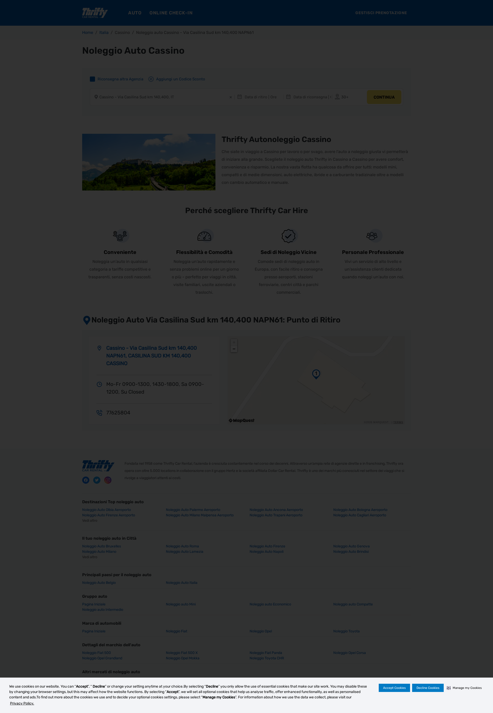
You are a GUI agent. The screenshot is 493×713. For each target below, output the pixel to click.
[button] (464, 688)
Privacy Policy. (22, 703)
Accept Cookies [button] (394, 688)
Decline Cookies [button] (427, 688)
